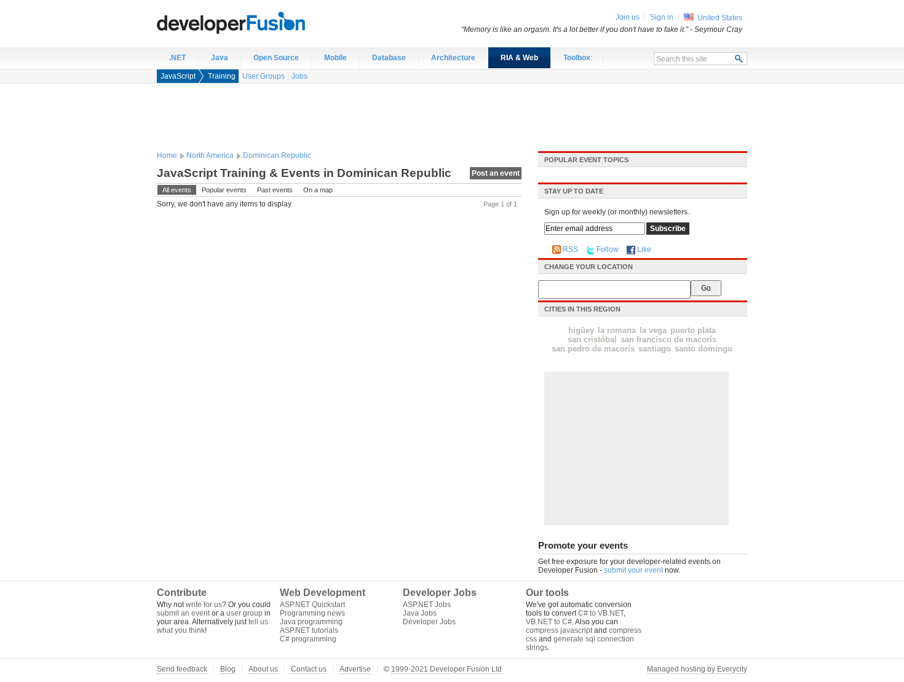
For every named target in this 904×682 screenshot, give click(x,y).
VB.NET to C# (549, 621)
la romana (617, 330)
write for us (204, 604)
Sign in (661, 17)
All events (176, 190)
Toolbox (576, 57)
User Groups (263, 76)
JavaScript (178, 76)
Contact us (309, 669)
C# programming (308, 639)
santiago (654, 348)
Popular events (224, 190)
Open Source (276, 57)
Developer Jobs (429, 621)
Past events (275, 190)
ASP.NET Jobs (427, 604)
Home (167, 155)
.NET (177, 57)
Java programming (311, 621)
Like (644, 249)
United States (719, 18)
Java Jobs (420, 613)
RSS (570, 249)
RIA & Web (519, 57)
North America (210, 155)
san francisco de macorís (668, 339)
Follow (608, 249)
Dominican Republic (277, 155)
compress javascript (559, 630)
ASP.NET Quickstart (312, 604)
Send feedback (182, 669)
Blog (228, 669)
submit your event (633, 570)
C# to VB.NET (601, 613)
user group (244, 613)
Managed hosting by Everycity (697, 669)
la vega (653, 330)
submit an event (183, 613)
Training (222, 76)
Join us (628, 17)
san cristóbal (592, 339)
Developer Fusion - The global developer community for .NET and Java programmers (261, 22)
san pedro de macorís (593, 348)
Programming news (312, 613)
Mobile (335, 57)
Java (219, 57)
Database (389, 57)
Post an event (496, 173)
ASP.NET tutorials (309, 630)
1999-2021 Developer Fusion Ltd (446, 669)
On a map (318, 190)
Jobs (299, 76)
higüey (581, 330)
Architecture (453, 57)
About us (263, 669)
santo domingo (703, 348)
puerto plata (693, 330)
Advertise (355, 669)
